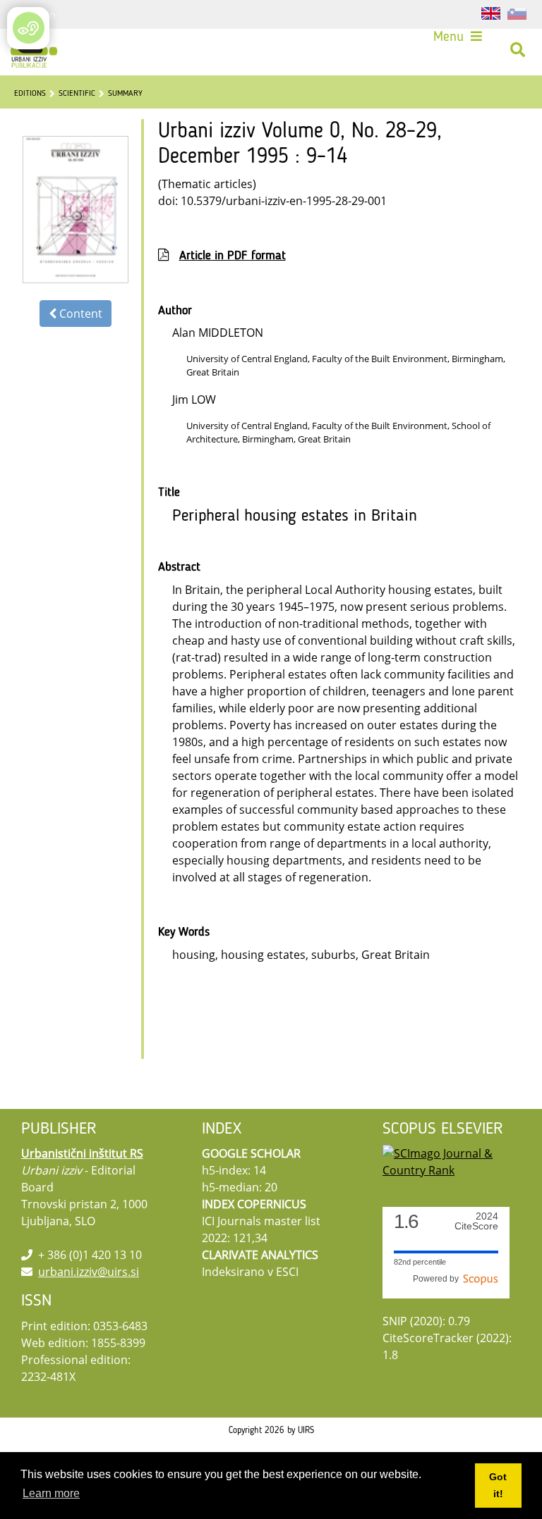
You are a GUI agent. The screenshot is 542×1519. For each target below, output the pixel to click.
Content (79, 313)
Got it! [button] (498, 1485)
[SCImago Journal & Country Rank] (452, 1161)
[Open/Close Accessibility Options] (28, 28)
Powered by (438, 1279)
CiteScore (476, 1221)
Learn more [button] (51, 1493)
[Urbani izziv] (34, 50)
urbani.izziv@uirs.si (88, 1271)
